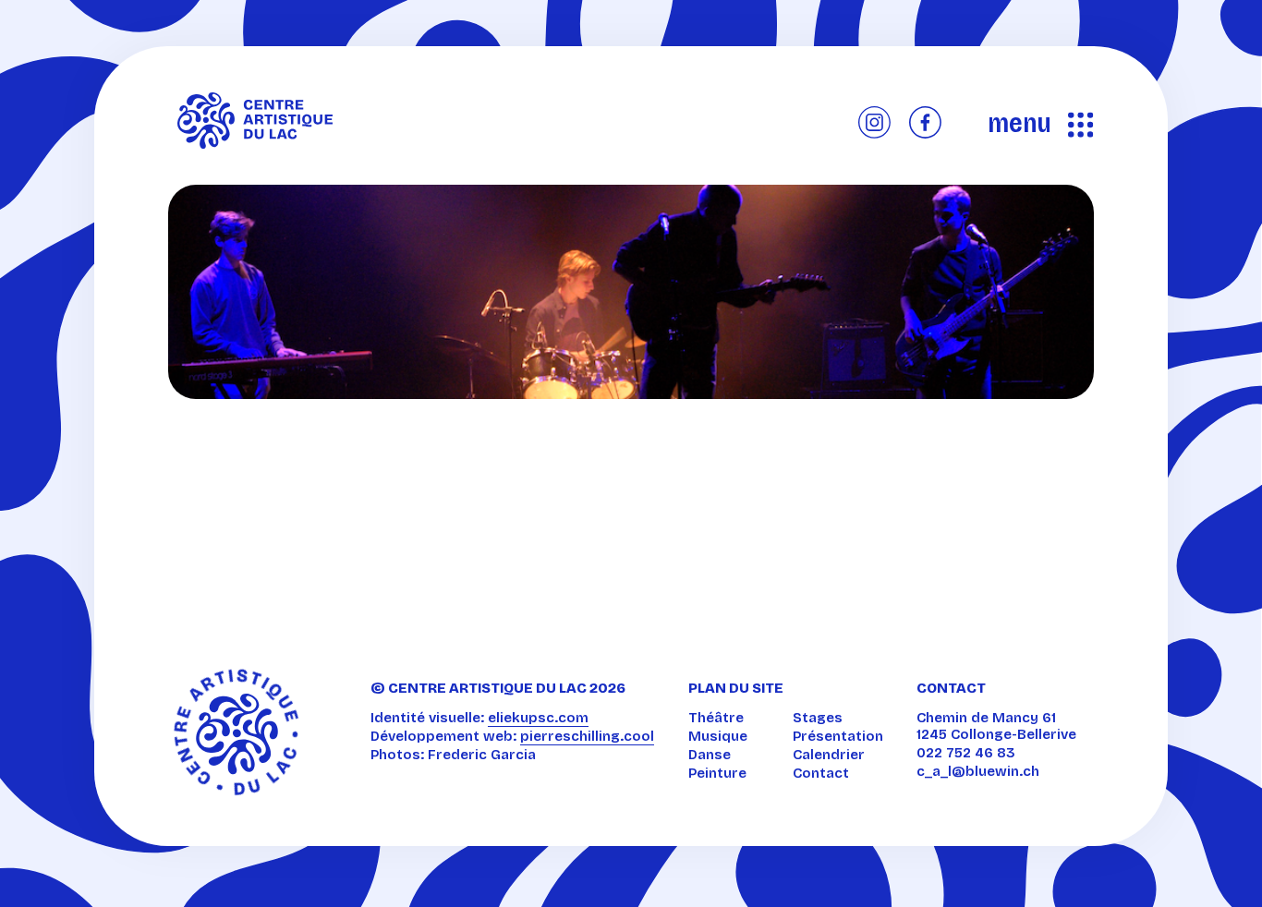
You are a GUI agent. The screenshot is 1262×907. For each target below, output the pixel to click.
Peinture (717, 773)
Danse (709, 754)
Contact (821, 773)
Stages (818, 717)
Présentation (838, 736)
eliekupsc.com (538, 717)
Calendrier (829, 754)
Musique (717, 736)
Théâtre (716, 717)
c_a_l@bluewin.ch (977, 771)
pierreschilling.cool (587, 736)
